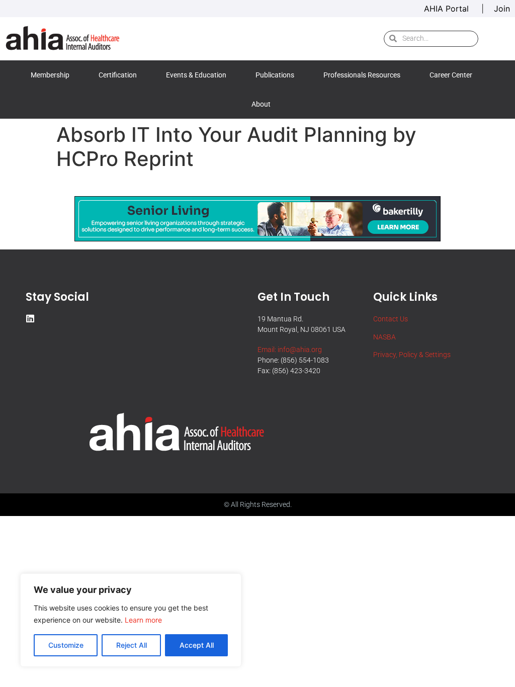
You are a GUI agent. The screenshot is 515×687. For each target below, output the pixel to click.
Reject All (131, 645)
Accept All (197, 645)
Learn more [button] (143, 620)
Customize (65, 645)
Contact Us (390, 319)
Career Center (451, 75)
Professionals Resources (361, 75)
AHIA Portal (447, 9)
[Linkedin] (30, 318)
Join (502, 9)
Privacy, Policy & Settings (412, 355)
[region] (130, 620)
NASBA (384, 337)
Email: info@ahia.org (290, 350)
